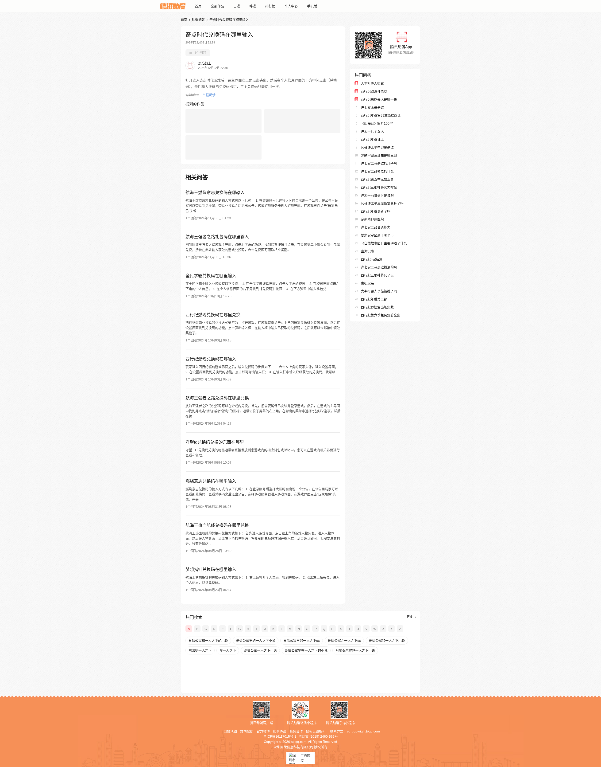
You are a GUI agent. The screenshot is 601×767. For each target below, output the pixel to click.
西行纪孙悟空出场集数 (377, 307)
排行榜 (270, 6)
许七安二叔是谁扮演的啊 (379, 267)
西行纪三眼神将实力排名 (379, 187)
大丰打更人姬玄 (372, 83)
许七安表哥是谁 (372, 107)
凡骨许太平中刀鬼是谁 (377, 147)
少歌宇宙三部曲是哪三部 (379, 155)
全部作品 (217, 6)
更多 (410, 616)
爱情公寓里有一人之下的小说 (306, 650)
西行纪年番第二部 (374, 299)
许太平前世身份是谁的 (377, 195)
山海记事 (367, 251)
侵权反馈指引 (316, 731)
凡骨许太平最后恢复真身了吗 (382, 203)
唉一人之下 (228, 650)
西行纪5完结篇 (371, 259)
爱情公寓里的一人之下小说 (255, 640)
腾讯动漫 (172, 6)
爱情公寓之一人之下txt (344, 640)
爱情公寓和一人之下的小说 (208, 640)
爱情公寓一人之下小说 (260, 650)
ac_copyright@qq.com (363, 731)
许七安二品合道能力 (375, 227)
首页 (198, 6)
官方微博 (263, 731)
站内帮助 (246, 731)
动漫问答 (198, 20)
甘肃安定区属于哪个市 (377, 235)
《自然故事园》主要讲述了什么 (384, 243)
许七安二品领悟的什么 (377, 171)
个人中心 (291, 6)
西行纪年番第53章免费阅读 (381, 115)
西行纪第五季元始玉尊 (377, 179)
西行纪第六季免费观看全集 (380, 315)
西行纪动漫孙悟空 (374, 91)
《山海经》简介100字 (377, 123)
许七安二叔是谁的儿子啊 (379, 163)
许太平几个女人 (372, 131)
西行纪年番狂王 (372, 139)
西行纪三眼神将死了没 (377, 275)
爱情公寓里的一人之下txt (301, 640)
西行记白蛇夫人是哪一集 (379, 99)
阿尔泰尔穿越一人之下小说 (355, 650)
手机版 (312, 6)
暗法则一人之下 (200, 650)
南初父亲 (367, 283)
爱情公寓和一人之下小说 (387, 640)
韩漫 (252, 6)
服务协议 (279, 731)
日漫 (236, 6)
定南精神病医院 (372, 219)
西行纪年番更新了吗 (375, 211)
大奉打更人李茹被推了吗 (379, 291)
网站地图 (230, 731)
